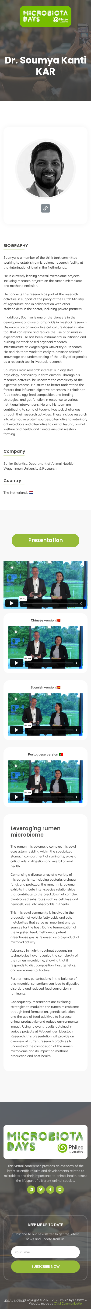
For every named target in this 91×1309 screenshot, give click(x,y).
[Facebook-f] (50, 1190)
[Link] (45, 208)
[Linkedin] (31, 1190)
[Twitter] (41, 1190)
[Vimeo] (60, 1190)
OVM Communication (69, 1303)
